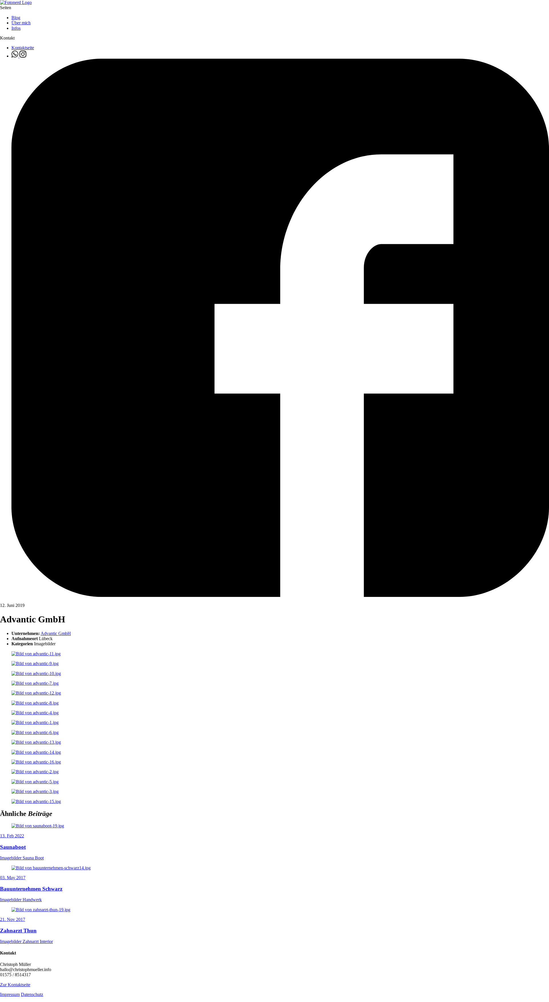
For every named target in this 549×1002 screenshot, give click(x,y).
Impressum (10, 994)
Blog (15, 17)
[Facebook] (280, 595)
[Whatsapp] (15, 56)
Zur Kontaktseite (15, 984)
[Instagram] (22, 56)
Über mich (21, 22)
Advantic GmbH (56, 633)
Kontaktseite (22, 47)
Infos (16, 28)
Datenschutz (32, 994)
